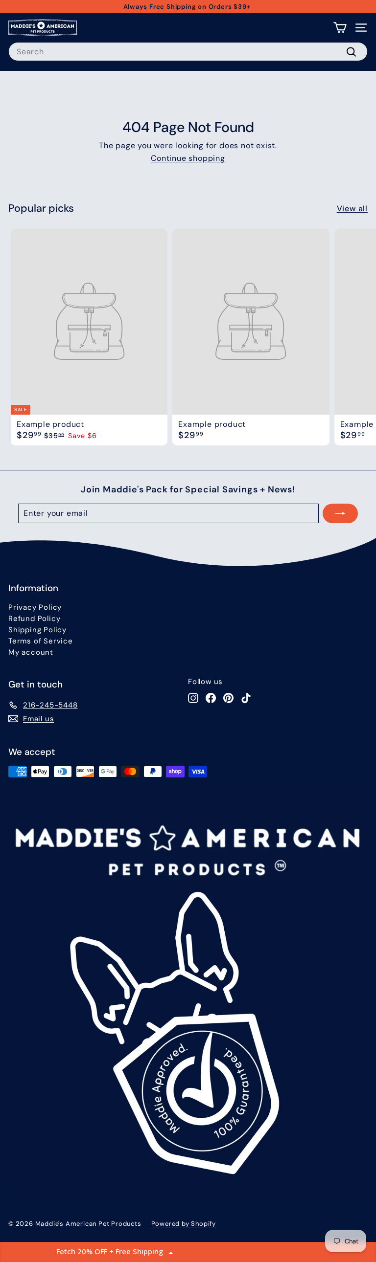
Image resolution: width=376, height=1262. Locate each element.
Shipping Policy (37, 630)
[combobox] (188, 51)
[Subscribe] (340, 513)
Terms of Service (40, 641)
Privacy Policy (35, 607)
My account (30, 652)
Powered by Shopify (183, 1223)
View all (352, 209)
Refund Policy (34, 618)
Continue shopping (188, 158)
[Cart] (340, 27)
